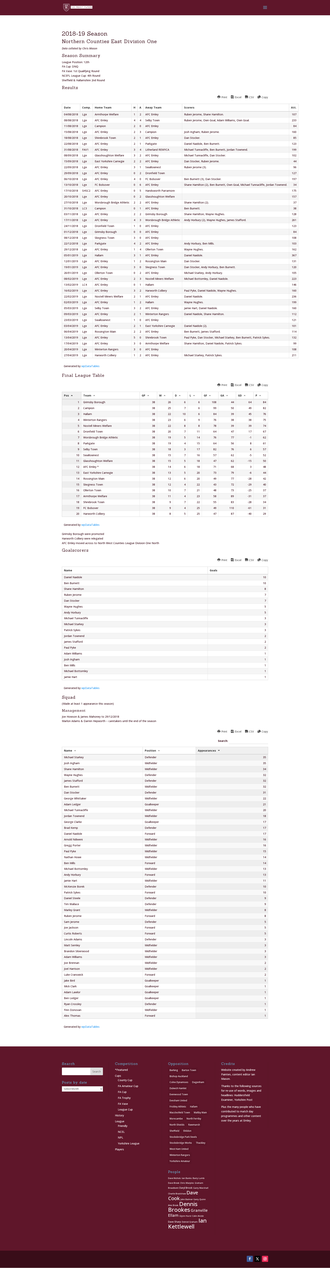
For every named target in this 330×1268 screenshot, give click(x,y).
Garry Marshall (200, 1188)
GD (240, 395)
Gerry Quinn (199, 1199)
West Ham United (179, 1149)
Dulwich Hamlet (178, 1088)
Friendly (122, 1126)
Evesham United (178, 1100)
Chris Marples (187, 1183)
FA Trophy (124, 1098)
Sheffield (174, 1130)
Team (87, 395)
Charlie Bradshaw (177, 1193)
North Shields (177, 1124)
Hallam (193, 1106)
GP (143, 395)
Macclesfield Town (180, 1112)
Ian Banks (187, 1178)
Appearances (207, 750)
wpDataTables (90, 366)
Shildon (187, 1130)
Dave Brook (173, 1183)
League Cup (125, 1109)
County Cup (125, 1080)
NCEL (121, 1132)
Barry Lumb (199, 1178)
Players (119, 1149)
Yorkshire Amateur (180, 1161)
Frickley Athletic (178, 1106)
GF (205, 395)
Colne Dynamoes (179, 1082)
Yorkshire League (128, 1143)
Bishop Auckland (179, 1076)
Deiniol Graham (190, 1222)
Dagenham (198, 1082)
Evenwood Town (179, 1094)
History (119, 1115)
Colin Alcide (198, 1216)
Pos (66, 395)
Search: (223, 740)
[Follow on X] (257, 1259)
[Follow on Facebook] (250, 1259)
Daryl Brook (185, 1187)
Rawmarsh (194, 1124)
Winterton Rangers (180, 1155)
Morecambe (176, 1118)
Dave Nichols (174, 1178)
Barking (174, 1070)
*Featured (121, 1070)
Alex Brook (173, 1205)
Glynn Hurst (185, 1216)
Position (150, 750)
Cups (118, 1075)
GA (222, 395)
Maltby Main (200, 1112)
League (119, 1121)
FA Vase (123, 1104)
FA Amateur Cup (128, 1086)
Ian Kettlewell (187, 1223)
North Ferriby (194, 1118)
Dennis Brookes (182, 1207)
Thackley (200, 1142)
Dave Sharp (174, 1221)
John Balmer (186, 1199)
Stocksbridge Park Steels (183, 1137)
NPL (120, 1137)
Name (68, 750)
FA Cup (122, 1092)
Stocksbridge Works (181, 1142)
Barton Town (189, 1070)
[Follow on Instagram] (265, 1259)
